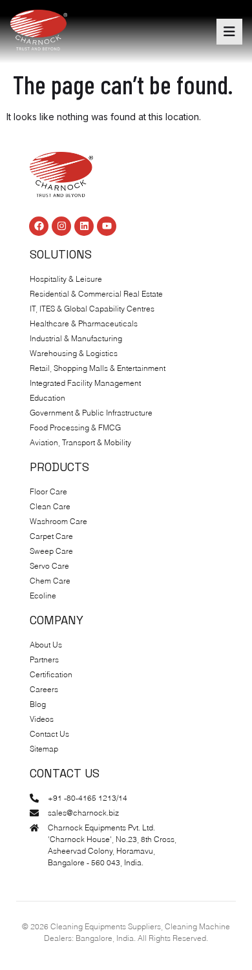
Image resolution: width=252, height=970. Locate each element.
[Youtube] (106, 226)
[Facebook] (38, 226)
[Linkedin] (84, 226)
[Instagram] (61, 226)
